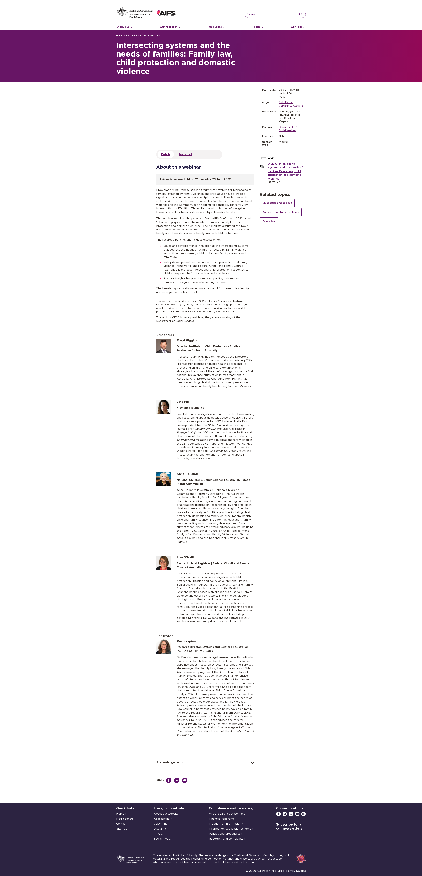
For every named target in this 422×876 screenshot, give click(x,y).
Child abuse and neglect (277, 203)
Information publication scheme (230, 828)
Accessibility (162, 819)
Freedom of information (225, 823)
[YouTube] (297, 814)
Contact (296, 27)
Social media (162, 838)
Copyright (160, 823)
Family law (268, 221)
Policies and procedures (224, 834)
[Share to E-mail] (185, 780)
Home (119, 35)
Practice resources (136, 35)
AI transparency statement (227, 813)
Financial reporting (221, 819)
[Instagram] (284, 814)
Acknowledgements (169, 762)
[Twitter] (291, 814)
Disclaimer (161, 828)
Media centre (125, 819)
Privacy (158, 834)
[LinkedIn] (303, 814)
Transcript (185, 154)
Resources (215, 27)
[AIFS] (146, 17)
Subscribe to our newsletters (289, 826)
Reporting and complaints (226, 838)
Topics (256, 27)
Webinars (155, 35)
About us (123, 27)
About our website (166, 813)
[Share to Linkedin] (177, 780)
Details (165, 154)
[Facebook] (278, 814)
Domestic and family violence (280, 212)
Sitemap (121, 828)
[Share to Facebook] (169, 780)
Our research (169, 27)
